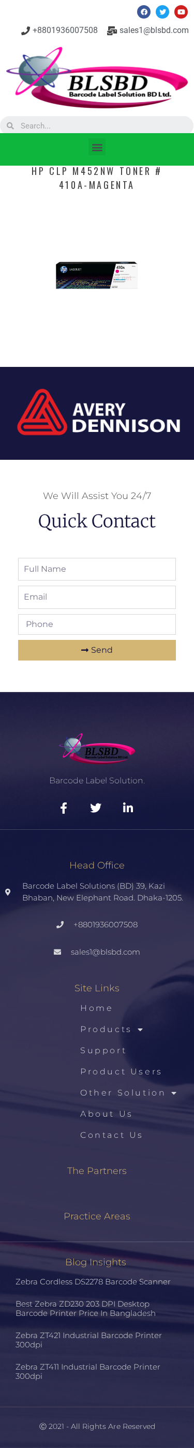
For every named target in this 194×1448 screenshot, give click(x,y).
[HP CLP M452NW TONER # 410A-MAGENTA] (97, 345)
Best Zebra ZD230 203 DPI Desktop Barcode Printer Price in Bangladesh (86, 1308)
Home (96, 1008)
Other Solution (123, 1093)
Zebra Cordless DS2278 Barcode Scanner (93, 1281)
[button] (97, 146)
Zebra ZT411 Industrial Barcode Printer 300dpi (88, 1371)
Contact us (112, 1135)
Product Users (121, 1071)
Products (106, 1029)
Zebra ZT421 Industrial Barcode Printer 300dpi (89, 1339)
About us (106, 1114)
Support (103, 1050)
